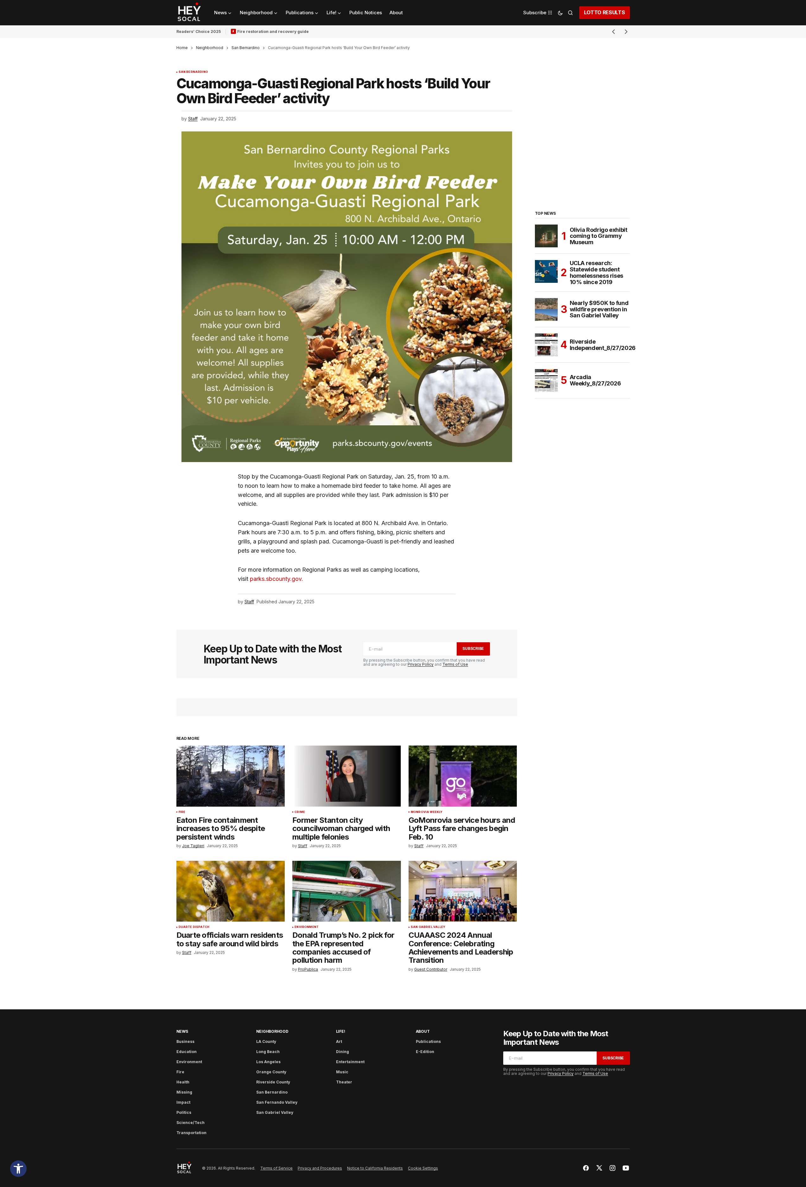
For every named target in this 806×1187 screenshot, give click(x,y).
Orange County (271, 1072)
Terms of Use (455, 664)
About (423, 1031)
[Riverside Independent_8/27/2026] (546, 344)
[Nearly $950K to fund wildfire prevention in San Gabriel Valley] (546, 309)
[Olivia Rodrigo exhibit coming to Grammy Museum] (546, 236)
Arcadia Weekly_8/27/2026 (595, 380)
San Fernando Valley (276, 1102)
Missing (184, 1092)
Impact (183, 1102)
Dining (342, 1051)
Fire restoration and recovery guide (273, 31)
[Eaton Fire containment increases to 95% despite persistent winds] (230, 776)
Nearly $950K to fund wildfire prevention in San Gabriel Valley (599, 309)
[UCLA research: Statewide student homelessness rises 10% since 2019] (546, 271)
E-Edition (425, 1051)
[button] (18, 1168)
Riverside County (273, 1082)
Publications (428, 1041)
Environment (307, 927)
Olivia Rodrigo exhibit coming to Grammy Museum (598, 236)
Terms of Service (276, 1168)
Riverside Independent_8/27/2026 (603, 344)
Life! (340, 1031)
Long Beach (268, 1051)
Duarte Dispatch (194, 927)
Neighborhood (209, 47)
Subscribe (473, 648)
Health (182, 1082)
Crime (300, 812)
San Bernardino (246, 47)
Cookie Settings (423, 1168)
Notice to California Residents (375, 1168)
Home (182, 47)
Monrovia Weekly (427, 812)
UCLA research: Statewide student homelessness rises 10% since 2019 (597, 272)
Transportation (191, 1132)
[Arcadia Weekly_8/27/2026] (546, 380)
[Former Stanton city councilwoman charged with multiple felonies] (346, 776)
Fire (182, 812)
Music (342, 1072)
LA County (266, 1041)
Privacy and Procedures (320, 1168)
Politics (183, 1112)
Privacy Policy (421, 664)
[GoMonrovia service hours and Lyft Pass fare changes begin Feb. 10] (463, 776)
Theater (344, 1082)
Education (186, 1051)
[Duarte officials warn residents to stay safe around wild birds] (230, 891)
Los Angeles (268, 1061)
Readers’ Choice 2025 (198, 31)
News (182, 1031)
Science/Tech (190, 1122)
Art (339, 1041)
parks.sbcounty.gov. (276, 578)
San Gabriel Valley (428, 927)
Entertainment (350, 1061)
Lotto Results (604, 12)
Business (185, 1041)
